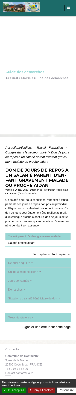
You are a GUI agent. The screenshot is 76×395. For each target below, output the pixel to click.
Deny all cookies (42, 390)
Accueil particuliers (19, 147)
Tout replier (42, 254)
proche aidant (31, 216)
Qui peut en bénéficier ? (23, 271)
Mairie (26, 78)
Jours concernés (19, 280)
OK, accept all (15, 390)
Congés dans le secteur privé (26, 152)
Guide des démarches (51, 78)
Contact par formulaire (19, 373)
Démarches (15, 289)
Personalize (66, 390)
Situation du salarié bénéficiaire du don (33, 298)
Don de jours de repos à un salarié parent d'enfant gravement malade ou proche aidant (37, 157)
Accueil (11, 78)
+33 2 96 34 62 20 (16, 368)
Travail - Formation (50, 147)
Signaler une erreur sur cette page (46, 327)
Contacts (12, 349)
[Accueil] (23, 8)
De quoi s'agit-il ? (19, 262)
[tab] (38, 236)
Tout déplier (61, 254)
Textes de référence (19, 317)
